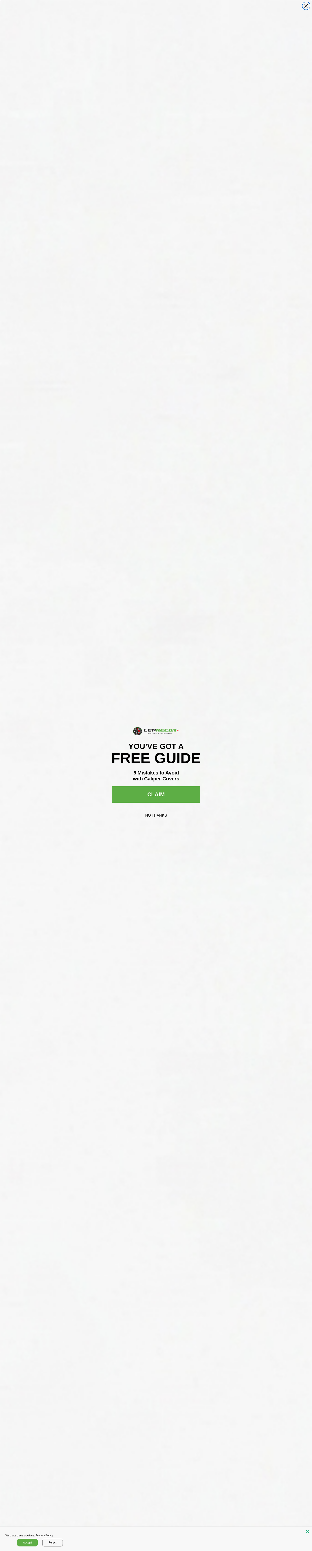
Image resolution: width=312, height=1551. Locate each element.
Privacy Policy (44, 1535)
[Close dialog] (306, 6)
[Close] (307, 1531)
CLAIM (156, 794)
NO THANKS (156, 815)
